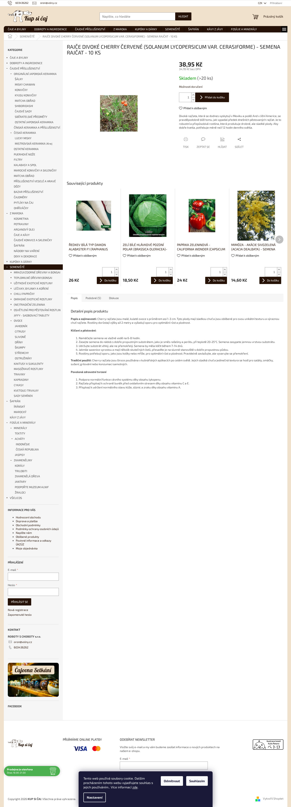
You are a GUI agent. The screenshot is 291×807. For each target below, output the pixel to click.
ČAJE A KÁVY (22, 235)
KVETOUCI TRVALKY (26, 390)
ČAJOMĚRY (20, 197)
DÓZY (17, 186)
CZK (260, 3)
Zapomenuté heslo (20, 614)
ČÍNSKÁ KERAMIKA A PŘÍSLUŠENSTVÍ (37, 127)
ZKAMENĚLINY (23, 460)
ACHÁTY (20, 438)
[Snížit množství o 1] (193, 99)
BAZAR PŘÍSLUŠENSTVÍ (28, 191)
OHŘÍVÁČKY (21, 208)
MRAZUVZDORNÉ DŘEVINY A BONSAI (37, 272)
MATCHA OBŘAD (25, 100)
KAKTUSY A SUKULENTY (28, 363)
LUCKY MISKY (23, 138)
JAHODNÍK (21, 326)
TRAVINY (19, 374)
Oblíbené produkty (27, 536)
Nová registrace (18, 610)
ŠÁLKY (19, 79)
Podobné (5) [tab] (93, 298)
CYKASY (19, 385)
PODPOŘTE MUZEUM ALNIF (32, 487)
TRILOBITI (21, 471)
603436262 (21, 647)
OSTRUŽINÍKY (23, 358)
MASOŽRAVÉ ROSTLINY (28, 369)
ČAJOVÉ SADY (23, 111)
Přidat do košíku (215, 97)
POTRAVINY (21, 224)
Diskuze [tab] (114, 298)
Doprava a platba (27, 521)
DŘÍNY (19, 342)
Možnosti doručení (190, 86)
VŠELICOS (16, 498)
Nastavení (94, 797)
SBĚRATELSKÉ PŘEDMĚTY (31, 116)
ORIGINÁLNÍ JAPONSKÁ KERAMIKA (35, 74)
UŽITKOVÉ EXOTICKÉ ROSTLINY (33, 283)
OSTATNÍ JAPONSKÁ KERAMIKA (34, 122)
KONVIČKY (21, 90)
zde (135, 787)
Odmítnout (172, 781)
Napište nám (24, 532)
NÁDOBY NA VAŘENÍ (26, 251)
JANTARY (20, 481)
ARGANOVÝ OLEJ (24, 229)
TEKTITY (20, 433)
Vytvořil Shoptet (273, 798)
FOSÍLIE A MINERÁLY (23, 422)
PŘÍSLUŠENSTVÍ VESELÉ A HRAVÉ (35, 181)
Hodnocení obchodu (28, 517)
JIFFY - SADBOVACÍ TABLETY (31, 315)
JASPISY (20, 454)
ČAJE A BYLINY (19, 57)
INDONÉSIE (23, 444)
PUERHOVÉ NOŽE (24, 154)
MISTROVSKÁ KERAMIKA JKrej (33, 143)
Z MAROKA (16, 213)
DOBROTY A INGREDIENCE (26, 63)
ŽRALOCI (20, 492)
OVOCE (18, 320)
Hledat (183, 16)
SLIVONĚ (20, 337)
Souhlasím (197, 781)
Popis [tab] (74, 298)
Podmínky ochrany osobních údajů (37, 529)
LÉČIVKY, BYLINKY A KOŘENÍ (31, 288)
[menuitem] (17, 29)
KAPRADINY (21, 379)
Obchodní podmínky (28, 525)
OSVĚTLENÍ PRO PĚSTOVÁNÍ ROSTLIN (37, 310)
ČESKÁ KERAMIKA (25, 132)
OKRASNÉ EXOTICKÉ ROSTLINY (33, 299)
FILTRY (18, 159)
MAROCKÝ (20, 412)
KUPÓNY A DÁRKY (21, 261)
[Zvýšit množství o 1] (193, 95)
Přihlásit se (19, 601)
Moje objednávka (27, 548)
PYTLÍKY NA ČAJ (23, 202)
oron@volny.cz (23, 642)
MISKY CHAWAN (25, 84)
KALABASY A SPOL (25, 165)
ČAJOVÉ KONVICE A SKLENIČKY (33, 240)
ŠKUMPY (20, 347)
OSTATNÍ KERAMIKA (26, 149)
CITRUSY (20, 331)
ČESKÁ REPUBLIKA (27, 449)
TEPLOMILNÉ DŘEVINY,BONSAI (33, 277)
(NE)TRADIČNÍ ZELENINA (29, 304)
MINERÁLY (20, 428)
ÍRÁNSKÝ (19, 406)
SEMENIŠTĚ (17, 267)
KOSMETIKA (21, 218)
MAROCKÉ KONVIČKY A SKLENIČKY (35, 170)
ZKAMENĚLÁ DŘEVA (27, 476)
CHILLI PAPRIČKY (24, 293)
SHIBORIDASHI (24, 106)
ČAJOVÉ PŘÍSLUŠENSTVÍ (25, 68)
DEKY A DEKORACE (25, 256)
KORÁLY (20, 465)
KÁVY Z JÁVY (18, 417)
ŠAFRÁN (19, 245)
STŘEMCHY (22, 353)
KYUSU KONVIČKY (26, 95)
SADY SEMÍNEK (23, 395)
